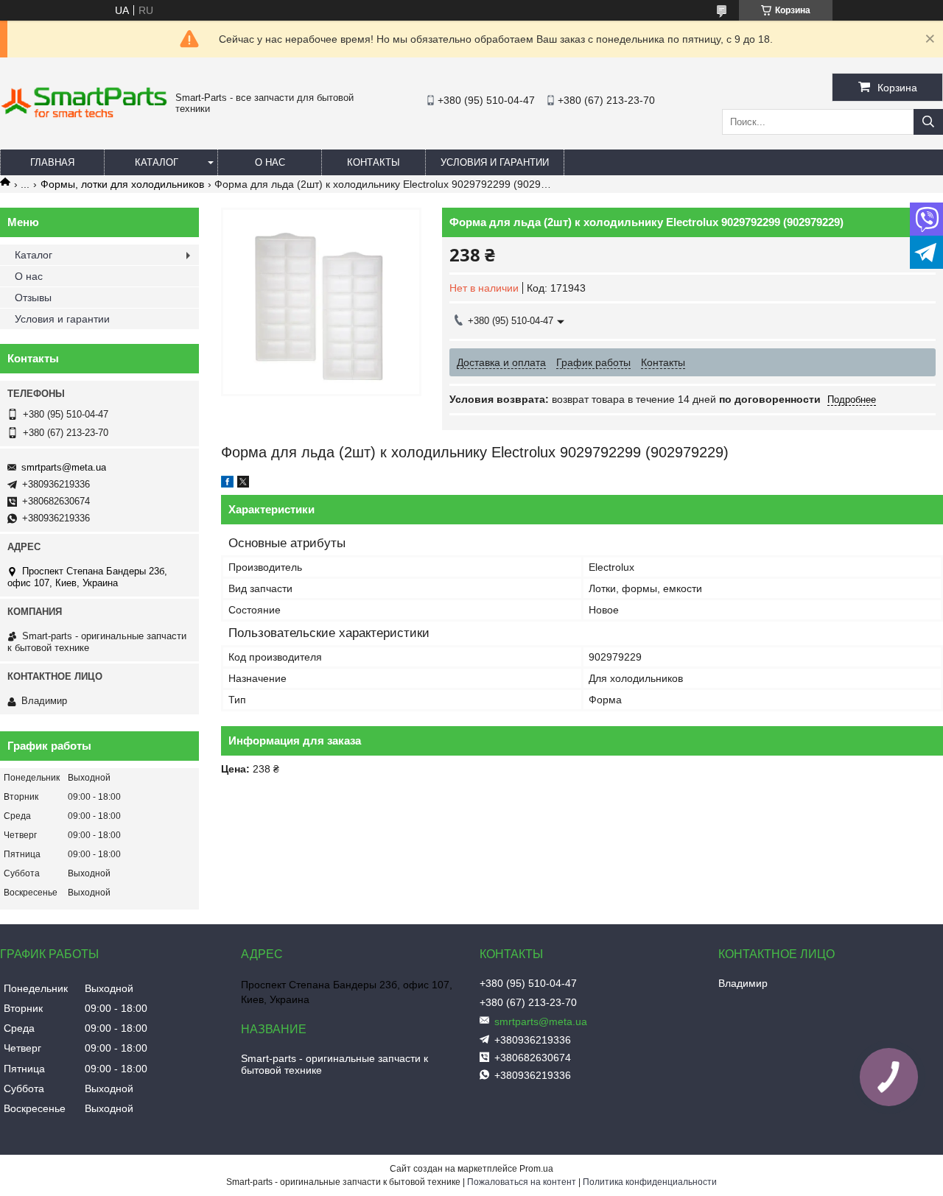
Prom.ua (536, 1169)
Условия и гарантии (495, 162)
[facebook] (227, 484)
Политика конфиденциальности (650, 1182)
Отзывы (33, 297)
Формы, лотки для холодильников (122, 184)
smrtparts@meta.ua (63, 467)
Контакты (373, 162)
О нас (270, 162)
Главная (52, 162)
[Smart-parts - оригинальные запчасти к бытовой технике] (84, 115)
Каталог (156, 162)
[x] (243, 484)
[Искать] (928, 122)
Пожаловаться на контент (521, 1182)
